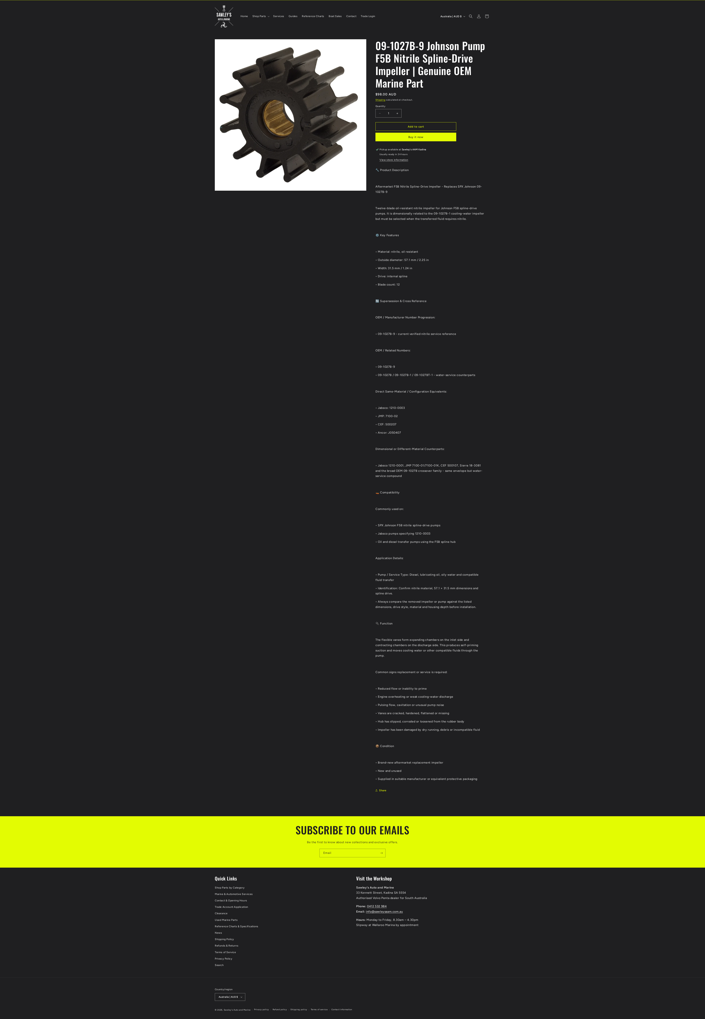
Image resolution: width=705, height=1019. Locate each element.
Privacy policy (261, 1009)
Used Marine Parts (226, 920)
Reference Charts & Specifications (236, 926)
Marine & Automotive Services (234, 894)
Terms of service (319, 1009)
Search (219, 965)
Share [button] (382, 790)
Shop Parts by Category (230, 887)
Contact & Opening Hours (231, 900)
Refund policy (280, 1009)
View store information (393, 159)
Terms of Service (225, 952)
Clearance (221, 913)
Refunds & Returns (226, 945)
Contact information (341, 1009)
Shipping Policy (224, 939)
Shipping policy (298, 1009)
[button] (260, 16)
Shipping (380, 100)
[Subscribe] (381, 853)
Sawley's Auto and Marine (237, 1010)
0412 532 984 (377, 906)
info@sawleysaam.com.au (384, 911)
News (218, 932)
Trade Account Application (231, 907)
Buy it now (415, 137)
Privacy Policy (223, 958)
